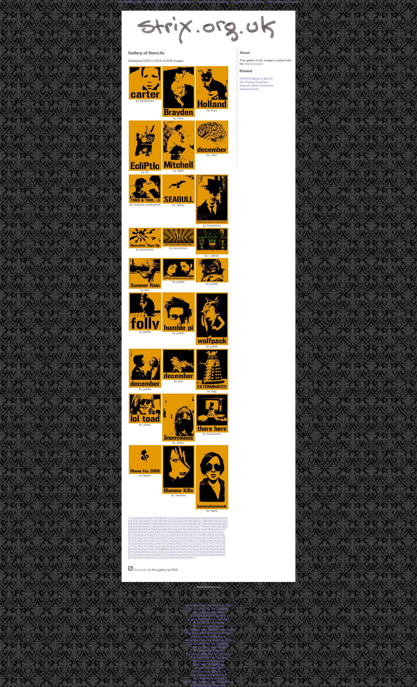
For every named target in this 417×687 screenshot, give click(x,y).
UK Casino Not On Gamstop (208, 657)
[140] (183, 537)
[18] (205, 518)
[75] (190, 526)
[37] (200, 520)
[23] (130, 520)
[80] (215, 526)
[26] (145, 520)
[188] (203, 546)
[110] (183, 532)
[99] (210, 529)
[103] (138, 532)
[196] (157, 549)
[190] (216, 546)
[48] (155, 523)
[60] (215, 523)
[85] (140, 529)
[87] (150, 529)
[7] (154, 518)
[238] (138, 557)
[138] (170, 537)
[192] (131, 549)
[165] (151, 543)
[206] (222, 549)
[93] (180, 529)
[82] (225, 526)
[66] (145, 526)
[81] (220, 526)
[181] (157, 546)
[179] (144, 546)
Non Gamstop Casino (208, 612)
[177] (131, 546)
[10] (165, 518)
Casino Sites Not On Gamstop (208, 619)
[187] (196, 546)
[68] (155, 526)
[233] (203, 554)
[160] (216, 540)
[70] (165, 526)
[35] (190, 520)
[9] (161, 518)
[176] (222, 543)
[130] (215, 535)
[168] (170, 543)
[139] (177, 537)
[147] (131, 540)
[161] (222, 540)
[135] (151, 537)
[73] (180, 526)
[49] (160, 523)
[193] (138, 549)
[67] (150, 526)
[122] (163, 535)
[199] (177, 549)
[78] (205, 526)
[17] (200, 518)
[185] (183, 546)
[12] (175, 518)
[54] (185, 523)
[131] (222, 535)
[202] (196, 549)
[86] (145, 529)
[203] (203, 549)
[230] (183, 554)
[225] (151, 554)
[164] (144, 543)
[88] (155, 529)
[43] (130, 523)
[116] (220, 532)
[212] (163, 552)
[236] (222, 554)
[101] (222, 529)
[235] (216, 554)
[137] (164, 537)
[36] (195, 520)
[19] (210, 518)
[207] (131, 552)
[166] (157, 543)
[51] (170, 523)
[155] (183, 540)
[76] (195, 526)
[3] (140, 518)
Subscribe (140, 569)
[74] (185, 526)
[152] (164, 540)
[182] (164, 546)
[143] (203, 537)
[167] (164, 543)
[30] (165, 520)
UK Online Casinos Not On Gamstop (208, 682)
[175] (216, 543)
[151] (157, 540)
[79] (210, 526)
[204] (209, 549)
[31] (170, 520)
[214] (176, 552)
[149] (144, 540)
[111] (189, 532)
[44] (135, 523)
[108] (170, 532)
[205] (216, 549)
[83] (130, 529)
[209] (144, 552)
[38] (205, 520)
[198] (170, 549)
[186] (190, 546)
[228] (170, 554)
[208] (138, 552)
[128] (202, 535)
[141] (190, 537)
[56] (195, 523)
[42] (225, 520)
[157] (196, 540)
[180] (151, 546)
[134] (144, 537)
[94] (185, 529)
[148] (138, 540)
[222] (131, 554)
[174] (209, 543)
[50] (165, 523)
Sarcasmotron (249, 89)
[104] (144, 532)
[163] (138, 543)
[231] (190, 554)
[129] (209, 535)
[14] (185, 518)
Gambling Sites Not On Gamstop (208, 633)
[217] (196, 552)
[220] (215, 552)
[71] (170, 526)
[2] (136, 518)
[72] (175, 526)
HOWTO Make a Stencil (256, 78)
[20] (215, 518)
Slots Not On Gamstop (208, 622)
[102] (131, 532)
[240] (151, 557)
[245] (183, 557)
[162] (131, 543)
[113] (202, 532)
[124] (176, 535)
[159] (209, 540)
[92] (175, 529)
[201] (190, 549)
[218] (202, 552)
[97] (200, 529)
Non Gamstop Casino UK (208, 671)
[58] (205, 523)
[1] (133, 518)
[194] (144, 549)
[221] (222, 552)
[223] (138, 554)
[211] (157, 552)
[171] (190, 543)
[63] (130, 526)
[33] (180, 520)
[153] (170, 540)
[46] (145, 523)
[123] (169, 535)
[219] (209, 552)
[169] (177, 543)
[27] (150, 520)
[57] (200, 523)
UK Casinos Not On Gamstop (209, 608)
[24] (135, 520)
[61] (220, 523)
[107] (164, 532)
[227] (164, 554)
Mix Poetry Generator (254, 82)
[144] (209, 537)
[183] (170, 546)
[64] (135, 526)
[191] (222, 546)
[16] (195, 518)
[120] (150, 535)
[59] (210, 523)
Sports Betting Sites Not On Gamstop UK (208, 629)
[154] (177, 540)
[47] (150, 523)
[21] (220, 518)
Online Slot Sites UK (208, 668)
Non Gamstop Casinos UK (208, 675)
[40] (215, 520)
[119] (143, 535)
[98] (205, 529)
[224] (144, 554)
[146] (222, 537)
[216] (189, 552)
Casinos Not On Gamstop (208, 615)
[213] (170, 552)
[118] (137, 535)
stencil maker (254, 63)
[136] (157, 537)
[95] (190, 529)
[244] (177, 557)
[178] (138, 546)
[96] (195, 529)
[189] (209, 546)
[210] (151, 552)
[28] (155, 520)
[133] (138, 537)
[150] (151, 540)
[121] (156, 535)
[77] (200, 526)
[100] (216, 529)
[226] (157, 554)
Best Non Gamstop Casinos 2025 (209, 605)
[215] (183, 552)
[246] (190, 557)
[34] (185, 520)
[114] (208, 532)
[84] (135, 529)
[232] (196, 554)
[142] (196, 537)
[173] (203, 543)
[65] (140, 526)
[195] (151, 549)
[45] (140, 523)
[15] (190, 518)
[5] (147, 518)
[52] (175, 523)
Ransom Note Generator (256, 85)
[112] (195, 532)
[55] (190, 523)
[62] (225, 523)
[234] (209, 554)
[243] (170, 557)
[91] (170, 529)
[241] (157, 557)
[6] (150, 518)
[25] (140, 520)
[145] (216, 537)
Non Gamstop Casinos (208, 626)
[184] (177, 546)
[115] (214, 532)
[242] (164, 557)
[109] (177, 532)
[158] (203, 540)
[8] (157, 518)
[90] (165, 529)
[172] (196, 543)
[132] (131, 537)
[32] (175, 520)
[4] (143, 518)
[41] (220, 520)
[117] (131, 535)
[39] (210, 520)
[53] (180, 523)
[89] (160, 529)
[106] (157, 532)
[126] (189, 535)
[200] (183, 549)
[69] (160, 526)
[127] (196, 535)
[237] (131, 557)
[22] (225, 518)
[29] (160, 520)
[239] (144, 557)
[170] (183, 543)
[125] (182, 535)
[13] (180, 518)
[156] (190, 540)
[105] (151, 532)
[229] (177, 554)
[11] (170, 518)
